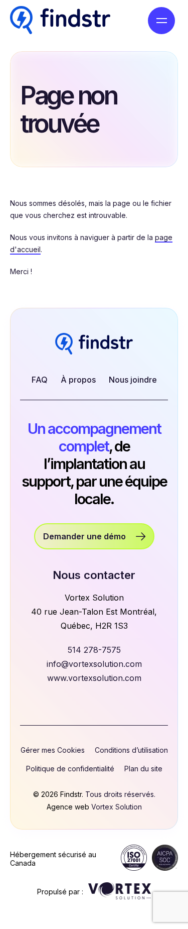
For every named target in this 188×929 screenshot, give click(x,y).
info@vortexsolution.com (94, 664)
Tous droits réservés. (120, 794)
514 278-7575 (94, 650)
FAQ (40, 380)
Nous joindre (133, 380)
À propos (78, 380)
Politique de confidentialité (70, 768)
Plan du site (143, 768)
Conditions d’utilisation (131, 750)
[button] (161, 21)
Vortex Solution (116, 806)
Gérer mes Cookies (53, 750)
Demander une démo (84, 536)
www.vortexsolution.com (94, 678)
